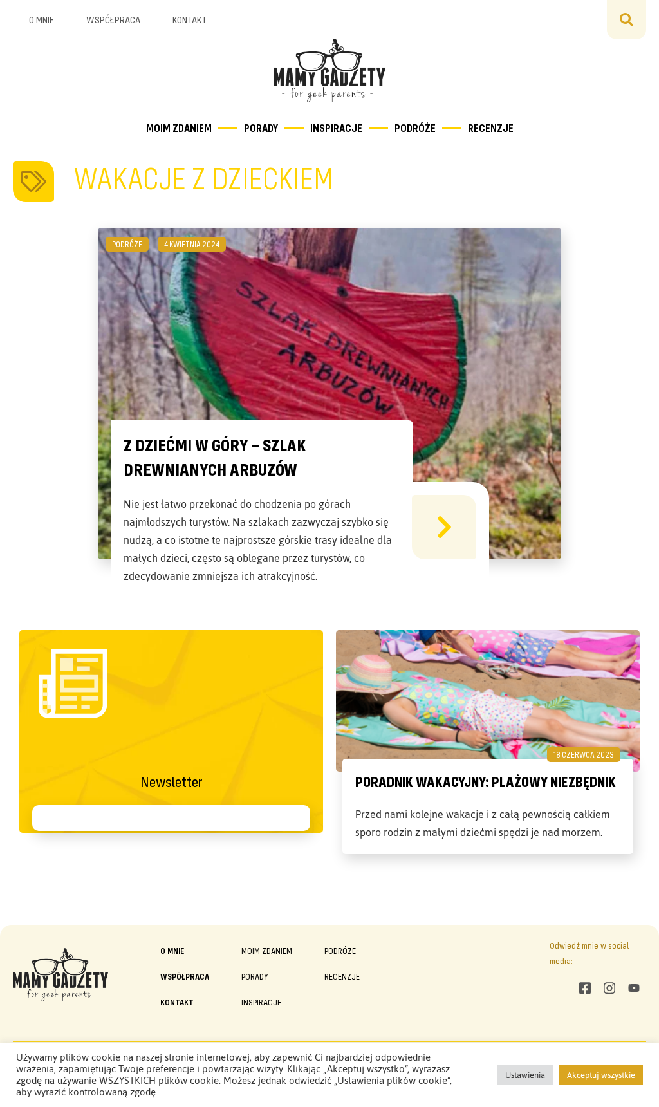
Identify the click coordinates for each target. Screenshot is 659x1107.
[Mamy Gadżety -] (330, 70)
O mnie (41, 19)
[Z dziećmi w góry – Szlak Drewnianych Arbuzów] (444, 527)
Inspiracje (336, 127)
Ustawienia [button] (525, 1075)
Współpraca (113, 19)
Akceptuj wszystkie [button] (601, 1075)
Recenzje (491, 127)
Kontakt (189, 19)
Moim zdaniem (179, 127)
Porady (261, 127)
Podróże (415, 127)
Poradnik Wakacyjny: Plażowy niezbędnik (485, 781)
